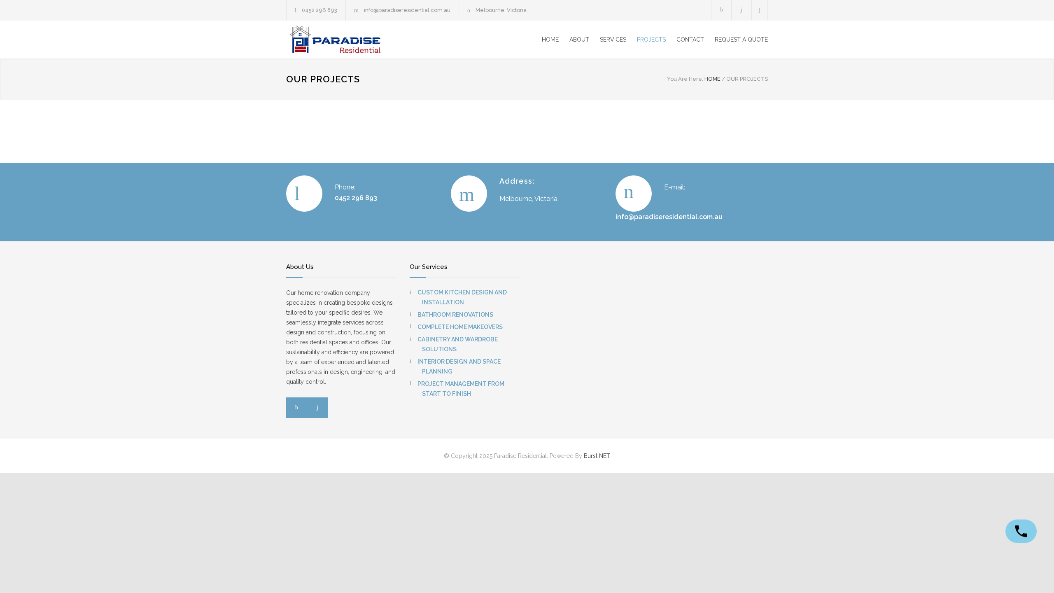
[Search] (760, 10)
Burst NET (597, 456)
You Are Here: (685, 79)
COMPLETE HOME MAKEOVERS (460, 327)
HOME (550, 39)
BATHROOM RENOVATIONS (455, 314)
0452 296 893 (319, 10)
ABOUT (579, 39)
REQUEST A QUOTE (741, 39)
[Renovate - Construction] (362, 39)
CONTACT (690, 39)
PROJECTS (651, 39)
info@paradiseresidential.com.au (407, 10)
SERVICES (613, 39)
